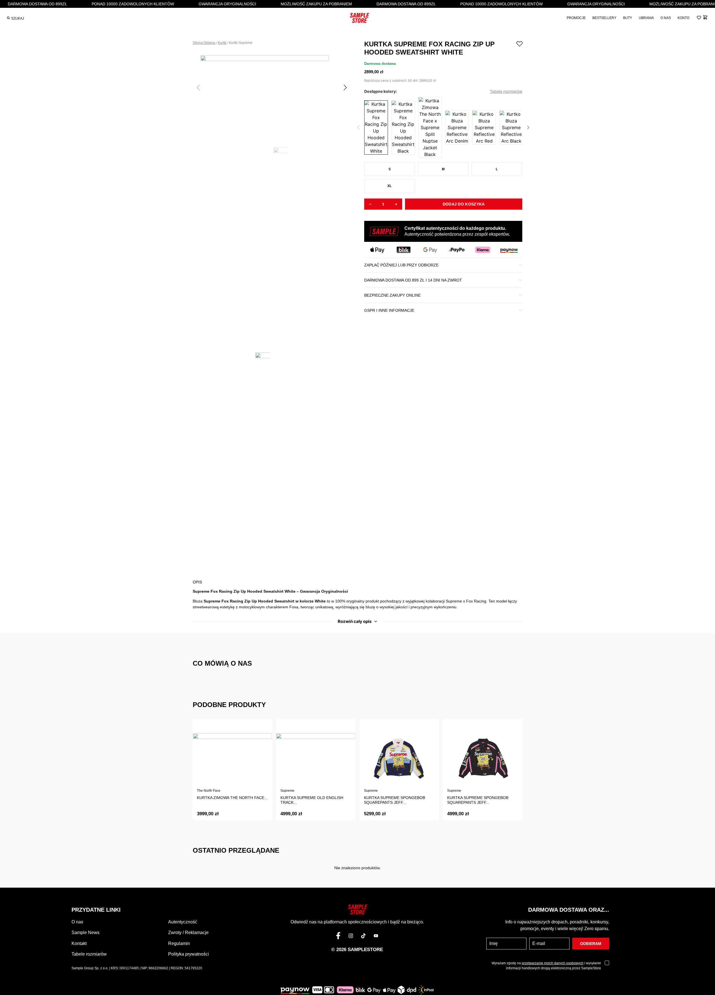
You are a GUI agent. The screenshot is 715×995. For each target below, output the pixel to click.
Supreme (287, 791)
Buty (627, 18)
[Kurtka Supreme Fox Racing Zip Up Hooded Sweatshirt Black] (403, 127)
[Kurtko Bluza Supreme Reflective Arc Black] (511, 127)
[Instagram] (350, 936)
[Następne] (528, 127)
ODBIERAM (590, 943)
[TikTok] (363, 936)
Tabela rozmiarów (506, 91)
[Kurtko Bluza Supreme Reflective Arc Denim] (457, 127)
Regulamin (179, 943)
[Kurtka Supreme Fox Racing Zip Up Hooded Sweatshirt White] (376, 127)
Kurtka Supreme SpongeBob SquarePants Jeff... (394, 800)
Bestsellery (604, 18)
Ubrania (646, 18)
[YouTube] (376, 936)
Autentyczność (182, 922)
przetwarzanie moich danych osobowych (552, 963)
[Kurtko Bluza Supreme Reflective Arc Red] (484, 127)
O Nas (666, 18)
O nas (77, 922)
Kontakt (79, 943)
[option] (272, 97)
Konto (683, 18)
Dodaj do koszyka (464, 204)
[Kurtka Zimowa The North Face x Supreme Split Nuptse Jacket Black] (430, 127)
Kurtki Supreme (240, 43)
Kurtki (222, 43)
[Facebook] (338, 936)
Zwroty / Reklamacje (188, 932)
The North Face (208, 791)
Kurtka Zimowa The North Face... (232, 797)
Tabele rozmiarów (89, 954)
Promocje (576, 18)
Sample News (85, 932)
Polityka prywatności (188, 954)
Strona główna (204, 43)
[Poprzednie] (358, 127)
